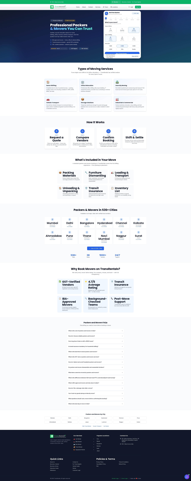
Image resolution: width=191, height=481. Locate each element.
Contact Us (75, 462)
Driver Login (124, 478)
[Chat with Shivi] (186, 476)
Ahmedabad (52, 422)
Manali (98, 441)
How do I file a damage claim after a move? (95, 388)
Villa (122, 49)
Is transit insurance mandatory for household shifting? (95, 346)
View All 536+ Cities (96, 248)
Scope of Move (108, 26)
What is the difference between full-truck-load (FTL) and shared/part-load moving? (95, 377)
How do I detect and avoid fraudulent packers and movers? (95, 362)
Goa (98, 438)
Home (78, 7)
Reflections (53, 470)
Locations (115, 7)
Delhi (69, 418)
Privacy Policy (99, 462)
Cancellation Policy (101, 464)
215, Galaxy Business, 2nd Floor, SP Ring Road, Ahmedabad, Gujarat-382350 (130, 440)
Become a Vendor (126, 2)
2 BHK (122, 46)
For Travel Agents (136, 2)
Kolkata (70, 422)
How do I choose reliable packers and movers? (95, 336)
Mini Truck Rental (86, 426)
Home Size (107, 43)
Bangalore (87, 418)
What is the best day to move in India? (95, 404)
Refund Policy (122, 464)
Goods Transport (97, 426)
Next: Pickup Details (121, 53)
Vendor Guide (76, 466)
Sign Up (138, 7)
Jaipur (87, 422)
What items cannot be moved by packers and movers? (95, 372)
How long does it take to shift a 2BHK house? (95, 341)
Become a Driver (54, 466)
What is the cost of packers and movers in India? (95, 330)
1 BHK (110, 46)
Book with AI (135, 56)
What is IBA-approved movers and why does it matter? (95, 383)
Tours (106, 7)
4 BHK (110, 49)
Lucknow (104, 422)
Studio (134, 49)
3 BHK (133, 46)
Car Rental (106, 426)
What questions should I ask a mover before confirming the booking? (95, 398)
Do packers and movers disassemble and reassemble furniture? (95, 367)
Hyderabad (104, 418)
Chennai (121, 418)
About (84, 7)
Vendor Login (115, 478)
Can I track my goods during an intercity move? (95, 393)
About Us (52, 462)
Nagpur (121, 422)
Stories (74, 468)
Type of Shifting (108, 34)
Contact (90, 7)
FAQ (97, 466)
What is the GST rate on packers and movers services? (95, 357)
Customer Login (76, 470)
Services (97, 7)
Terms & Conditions (123, 462)
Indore (138, 422)
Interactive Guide (54, 468)
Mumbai (53, 418)
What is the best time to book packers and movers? (95, 351)
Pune (138, 418)
